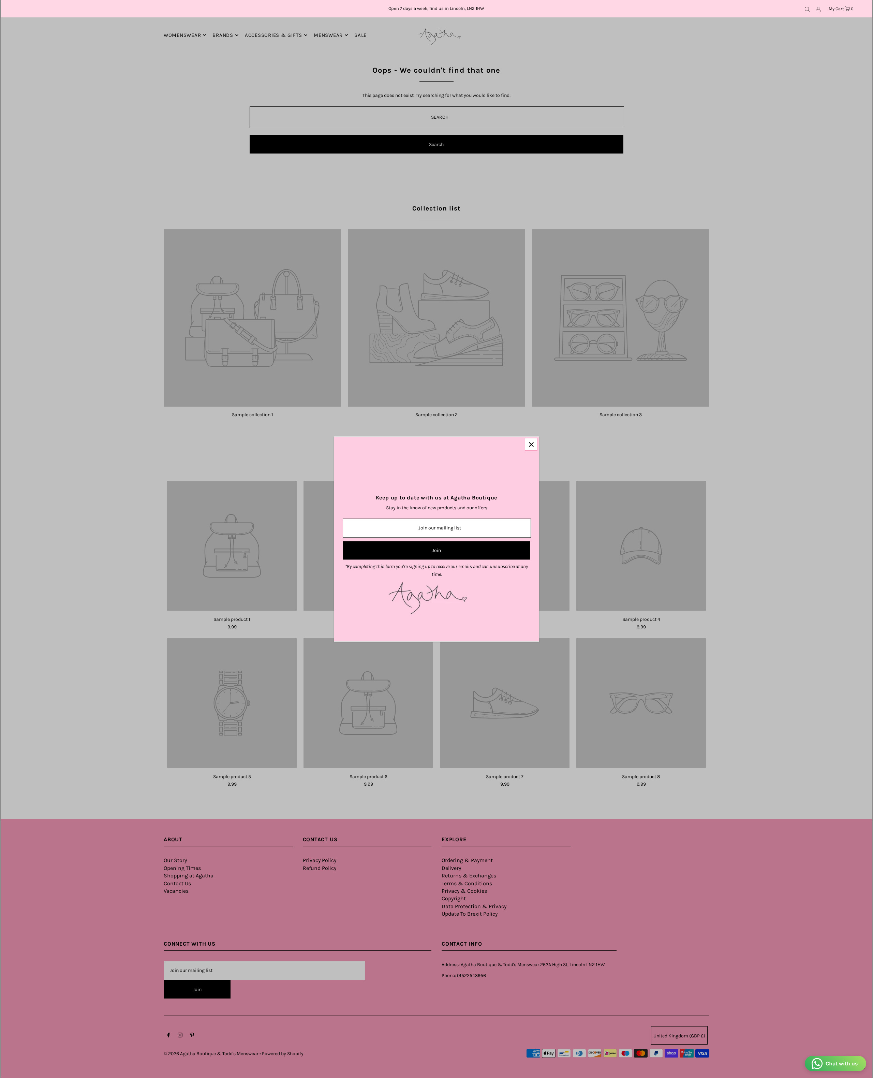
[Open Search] (807, 8)
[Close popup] (531, 444)
